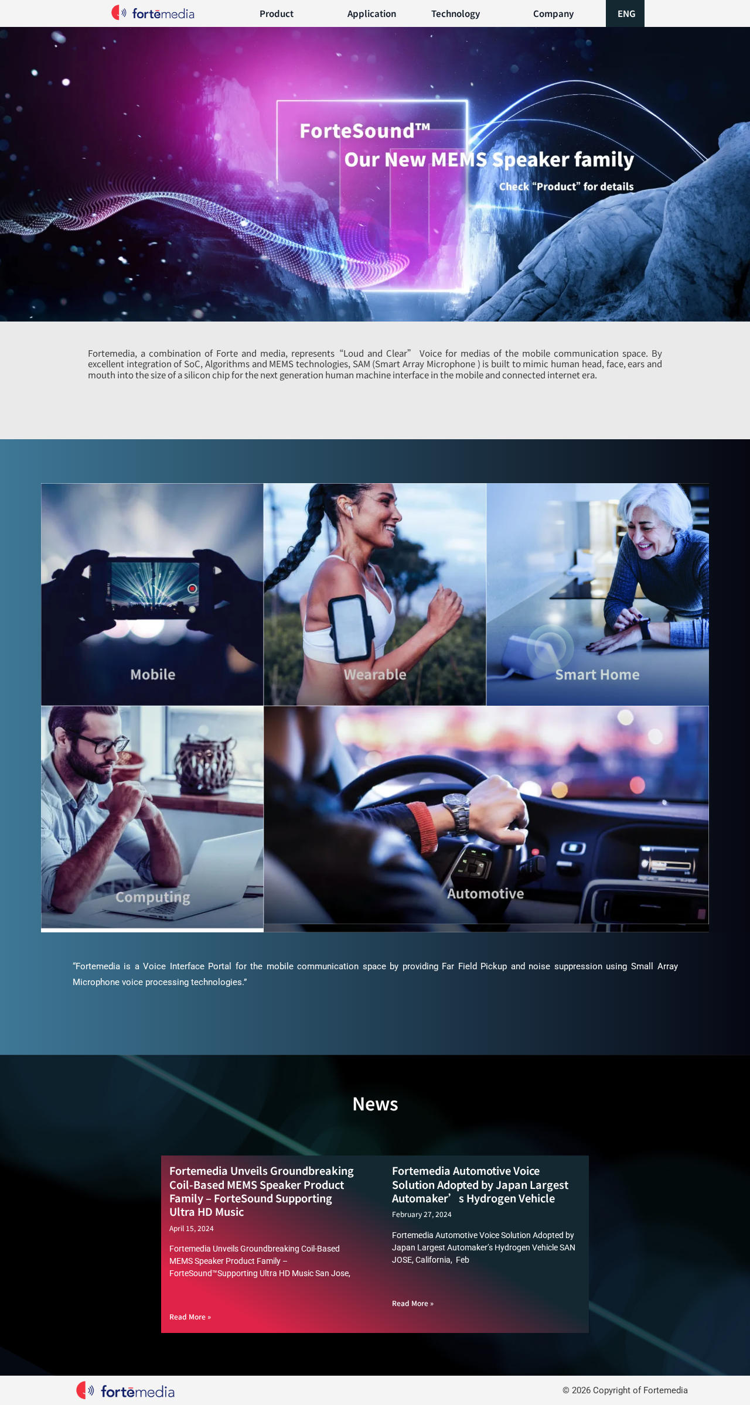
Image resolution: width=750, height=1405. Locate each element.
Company (553, 13)
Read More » (190, 1316)
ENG (627, 13)
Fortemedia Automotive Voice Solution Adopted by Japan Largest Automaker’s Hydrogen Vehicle (480, 1184)
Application (371, 13)
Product (277, 13)
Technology (455, 13)
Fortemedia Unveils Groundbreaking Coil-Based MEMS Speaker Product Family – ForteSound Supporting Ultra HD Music (261, 1191)
